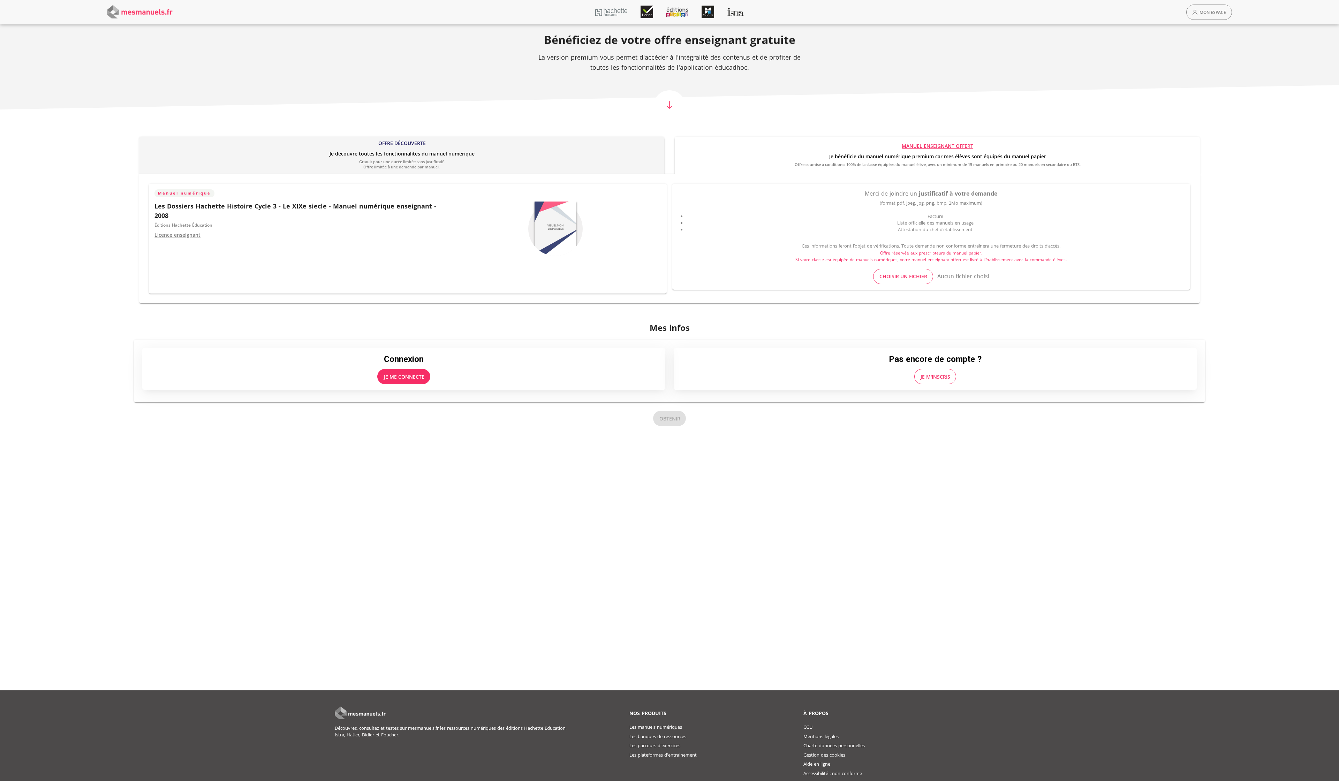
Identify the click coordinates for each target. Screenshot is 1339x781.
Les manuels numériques (655, 727)
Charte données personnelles (834, 745)
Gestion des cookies (824, 755)
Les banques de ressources (657, 736)
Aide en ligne (816, 764)
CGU (807, 727)
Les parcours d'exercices (654, 745)
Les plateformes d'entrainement (663, 755)
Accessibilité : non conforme (832, 773)
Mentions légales (821, 736)
